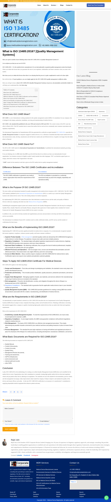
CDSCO (80, 115)
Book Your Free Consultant (95, 5)
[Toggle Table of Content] (35, 90)
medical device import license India (87, 140)
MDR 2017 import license (85, 127)
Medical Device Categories (85, 132)
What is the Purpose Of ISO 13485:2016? (14, 98)
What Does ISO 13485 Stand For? (12, 94)
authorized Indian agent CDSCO (86, 111)
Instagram (35, 455)
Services (53, 5)
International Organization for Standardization (31, 193)
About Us (46, 5)
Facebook (27, 455)
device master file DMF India (85, 119)
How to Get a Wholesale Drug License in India (90, 102)
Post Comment (10, 429)
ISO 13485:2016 (60, 132)
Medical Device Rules (83, 144)
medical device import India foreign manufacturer (91, 136)
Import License (101, 119)
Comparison (105, 115)
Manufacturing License (90, 123)
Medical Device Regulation (36, 201)
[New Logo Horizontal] (9, 6)
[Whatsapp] (106, 498)
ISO (79, 123)
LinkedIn (19, 455)
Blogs (62, 5)
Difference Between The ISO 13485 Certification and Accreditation (20, 96)
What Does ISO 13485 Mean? (11, 92)
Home (39, 5)
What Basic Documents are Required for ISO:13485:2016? (18, 106)
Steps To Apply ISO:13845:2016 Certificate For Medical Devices (19, 102)
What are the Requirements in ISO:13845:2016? (16, 104)
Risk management (27, 237)
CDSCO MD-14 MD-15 (92, 115)
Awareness (102, 111)
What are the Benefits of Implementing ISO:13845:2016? (18, 100)
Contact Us (69, 5)
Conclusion (6, 108)
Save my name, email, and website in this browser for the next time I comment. (27, 424)
